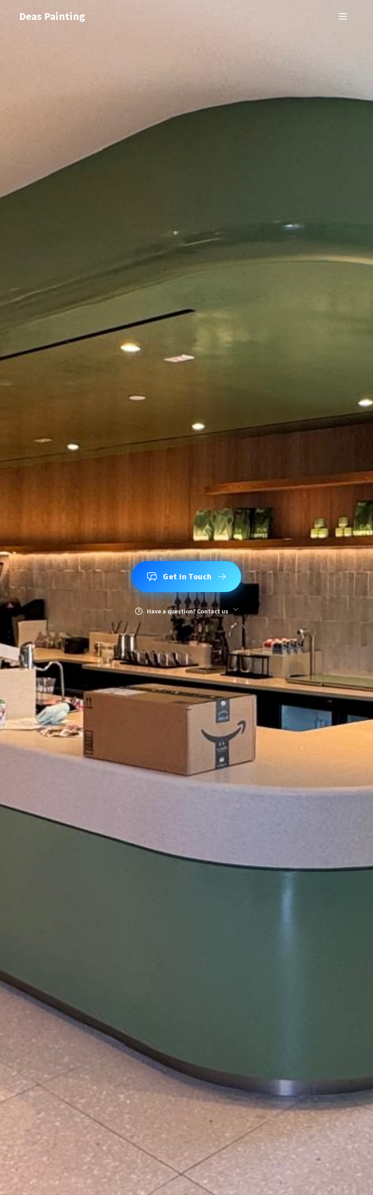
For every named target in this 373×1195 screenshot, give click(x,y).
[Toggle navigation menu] (343, 16)
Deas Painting (52, 16)
